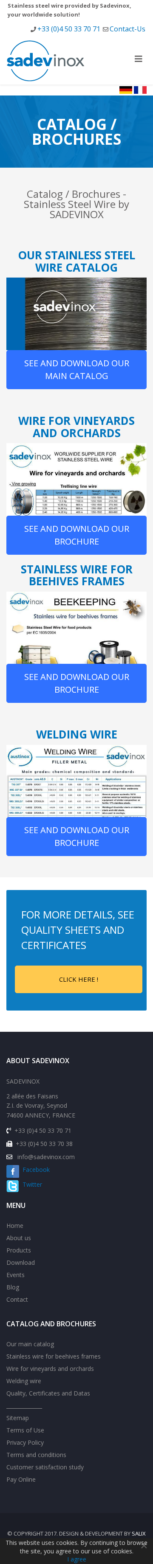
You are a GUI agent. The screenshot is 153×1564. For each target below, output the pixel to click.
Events (15, 1275)
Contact (17, 1299)
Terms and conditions (36, 1455)
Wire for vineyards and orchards (50, 1369)
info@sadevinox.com (46, 1157)
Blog (12, 1287)
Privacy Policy (25, 1442)
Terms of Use (25, 1430)
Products (18, 1250)
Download (20, 1262)
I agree (76, 1559)
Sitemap (17, 1418)
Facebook (34, 1169)
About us (18, 1238)
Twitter (30, 1184)
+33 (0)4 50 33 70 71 (68, 29)
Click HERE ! (78, 979)
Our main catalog (30, 1344)
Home (14, 1225)
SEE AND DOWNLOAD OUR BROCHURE (76, 535)
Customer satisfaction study (45, 1467)
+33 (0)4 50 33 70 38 (44, 1144)
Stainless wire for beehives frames (53, 1356)
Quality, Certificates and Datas (48, 1393)
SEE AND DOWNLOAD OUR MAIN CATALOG (76, 369)
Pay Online (21, 1479)
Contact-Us (127, 29)
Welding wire (23, 1381)
